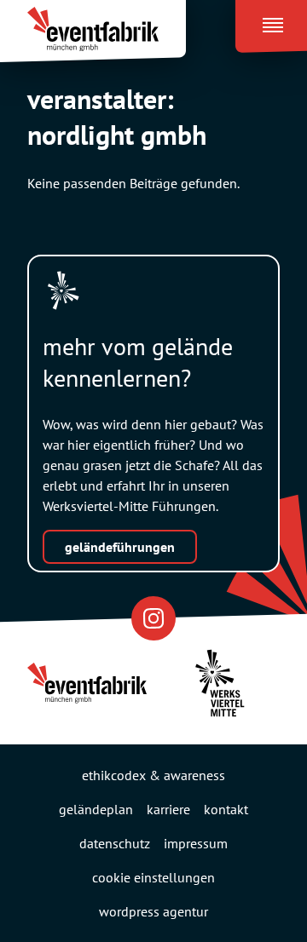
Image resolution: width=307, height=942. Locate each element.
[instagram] (153, 617)
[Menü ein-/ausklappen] (271, 21)
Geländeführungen (120, 546)
